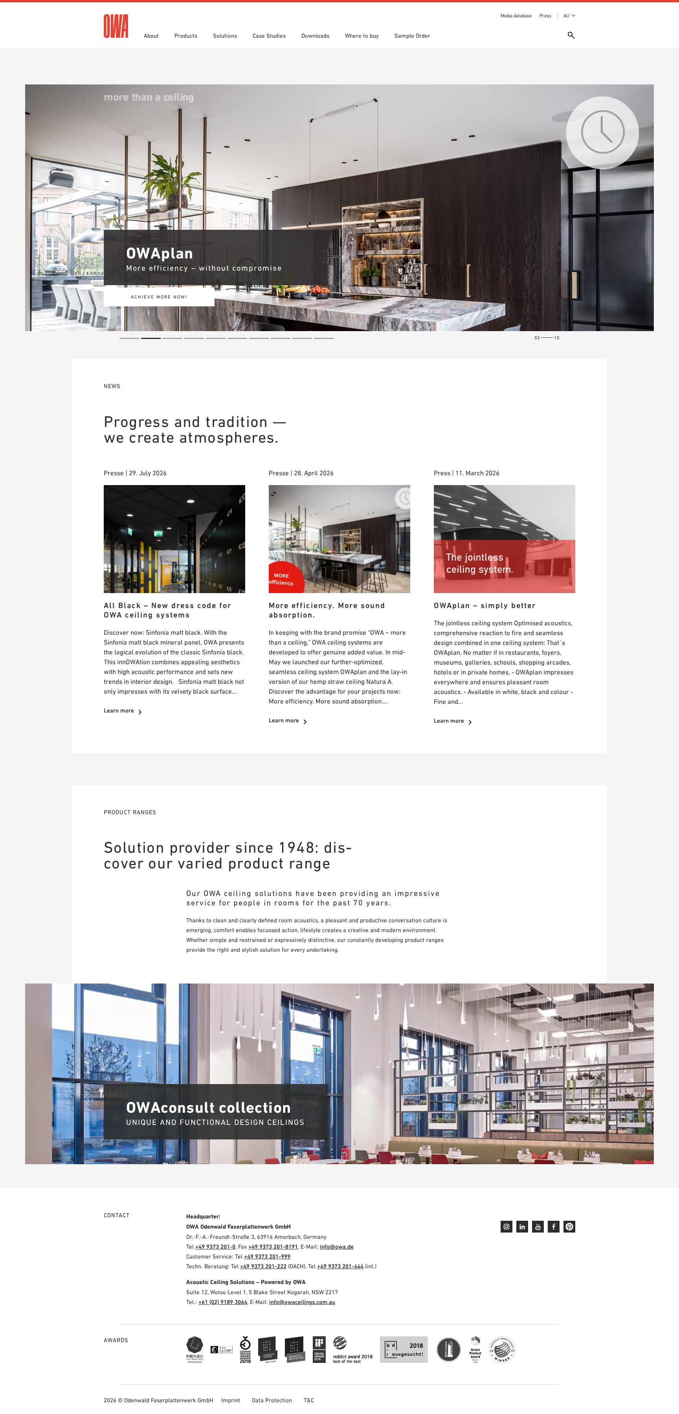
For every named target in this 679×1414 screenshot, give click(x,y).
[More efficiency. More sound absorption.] (339, 539)
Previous (37, 213)
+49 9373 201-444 (340, 1266)
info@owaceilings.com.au (302, 1302)
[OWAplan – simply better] (504, 539)
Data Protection (272, 1400)
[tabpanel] (339, 207)
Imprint (230, 1400)
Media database (516, 15)
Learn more (119, 710)
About (151, 35)
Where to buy (362, 35)
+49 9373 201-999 (267, 1256)
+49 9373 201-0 (215, 1246)
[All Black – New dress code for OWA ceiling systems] (174, 539)
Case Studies (269, 35)
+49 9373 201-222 (263, 1266)
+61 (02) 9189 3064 (222, 1302)
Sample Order (412, 35)
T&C (309, 1400)
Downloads (315, 35)
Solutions (225, 35)
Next (642, 213)
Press (545, 15)
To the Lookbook (159, 297)
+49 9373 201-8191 (273, 1246)
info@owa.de (337, 1246)
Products (185, 35)
